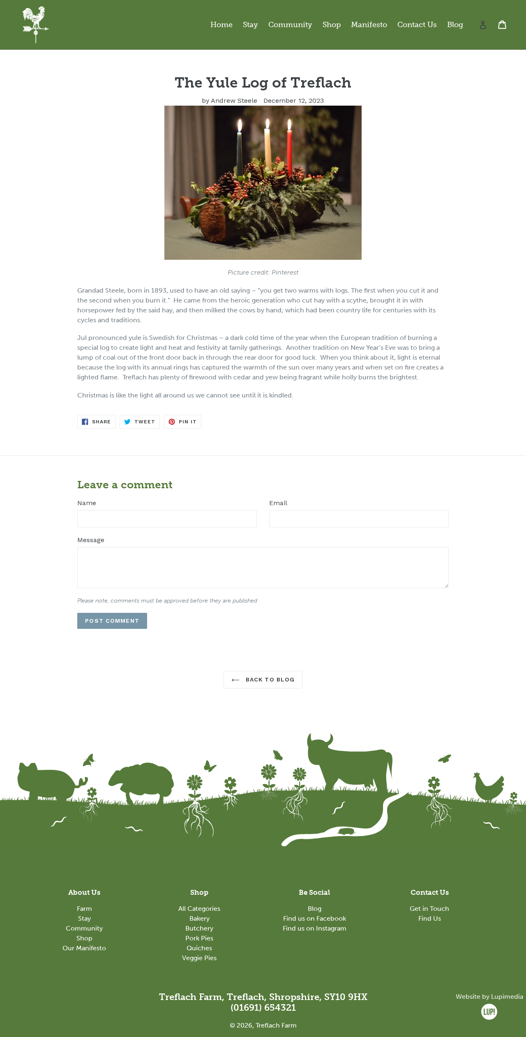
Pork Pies (199, 938)
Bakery (199, 918)
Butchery (199, 928)
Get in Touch (429, 908)
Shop (332, 24)
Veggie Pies (199, 958)
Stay (250, 24)
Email (278, 503)
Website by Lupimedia (489, 996)
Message (90, 540)
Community (290, 24)
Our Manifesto (84, 948)
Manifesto (369, 24)
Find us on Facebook (314, 918)
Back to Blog (269, 679)
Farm (84, 908)
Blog (455, 24)
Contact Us (417, 24)
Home (221, 24)
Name (86, 503)
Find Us (429, 918)
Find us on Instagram (314, 928)
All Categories (199, 908)
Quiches (199, 948)
